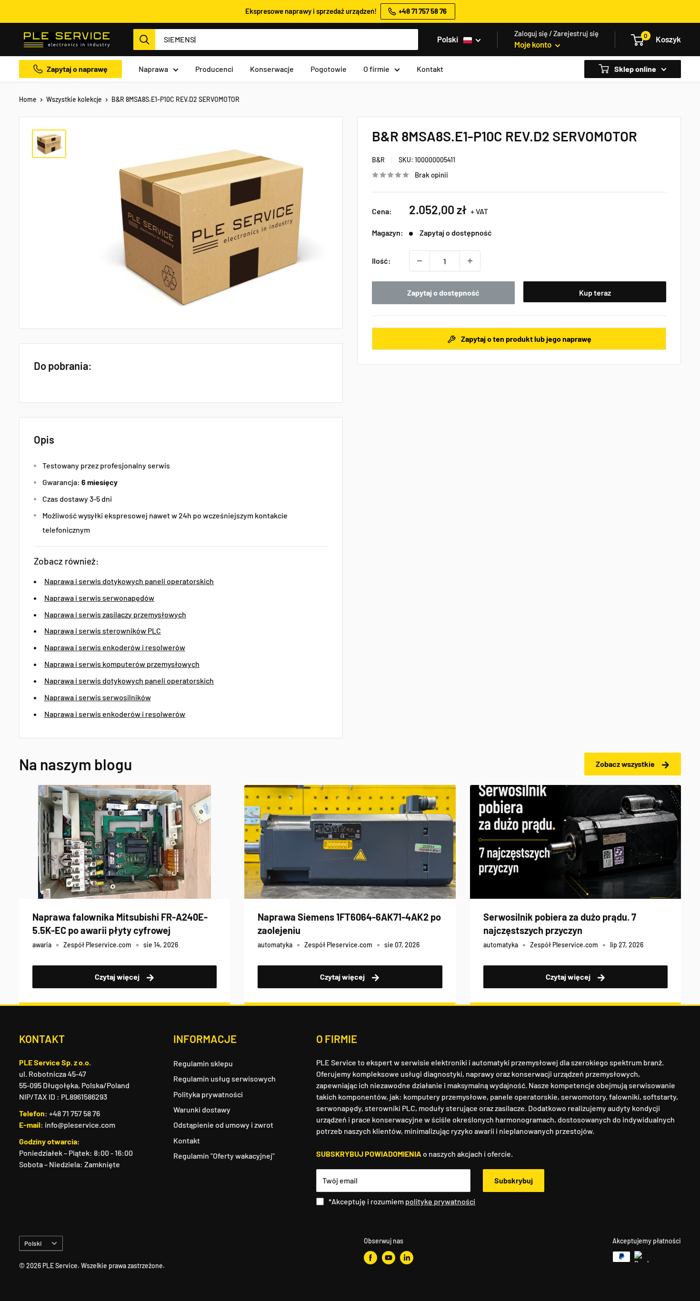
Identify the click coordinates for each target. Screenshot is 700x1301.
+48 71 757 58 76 (74, 1113)
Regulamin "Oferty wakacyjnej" (224, 1155)
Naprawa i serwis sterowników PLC (102, 630)
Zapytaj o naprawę (77, 68)
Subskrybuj (513, 1180)
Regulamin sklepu (203, 1063)
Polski (32, 1243)
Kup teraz (595, 292)
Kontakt (430, 68)
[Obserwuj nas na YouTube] (388, 1257)
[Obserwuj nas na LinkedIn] (406, 1257)
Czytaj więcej (118, 976)
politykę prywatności (440, 1201)
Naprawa (153, 68)
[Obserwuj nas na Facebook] (370, 1257)
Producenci (214, 68)
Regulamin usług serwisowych (224, 1078)
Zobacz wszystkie (626, 763)
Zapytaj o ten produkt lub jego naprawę (525, 338)
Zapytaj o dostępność (443, 292)
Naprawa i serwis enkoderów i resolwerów (114, 647)
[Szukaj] (144, 39)
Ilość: (381, 260)
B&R (378, 160)
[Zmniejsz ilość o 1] (420, 261)
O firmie (376, 68)
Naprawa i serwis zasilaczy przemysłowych (115, 614)
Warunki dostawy (201, 1109)
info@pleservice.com (80, 1124)
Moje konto (533, 44)
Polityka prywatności (208, 1094)
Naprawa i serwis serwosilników (97, 697)
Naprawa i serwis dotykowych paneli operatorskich (129, 581)
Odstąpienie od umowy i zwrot (223, 1124)
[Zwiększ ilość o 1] (470, 261)
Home (28, 99)
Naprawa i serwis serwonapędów (99, 597)
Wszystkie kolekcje (74, 99)
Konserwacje (272, 68)
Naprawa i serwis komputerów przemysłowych (122, 663)
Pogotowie (328, 68)
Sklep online (634, 68)
